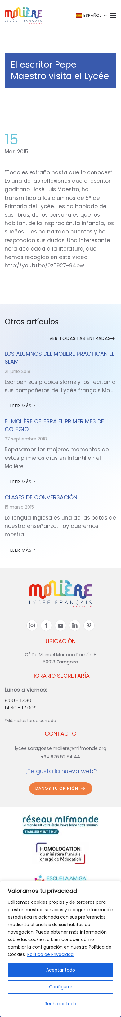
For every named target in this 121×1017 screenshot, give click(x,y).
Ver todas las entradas (80, 338)
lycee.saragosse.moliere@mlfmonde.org (60, 748)
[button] (91, 15)
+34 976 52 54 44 (60, 757)
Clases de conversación (41, 497)
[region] (60, 949)
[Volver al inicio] (23, 15)
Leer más (21, 406)
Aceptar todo (60, 970)
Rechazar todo (60, 1004)
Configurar (60, 987)
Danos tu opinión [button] (56, 788)
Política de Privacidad (50, 954)
